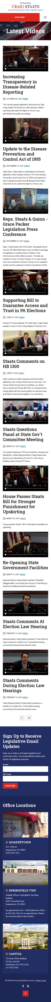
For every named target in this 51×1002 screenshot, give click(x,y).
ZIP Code (7, 774)
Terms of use (41, 980)
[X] (28, 987)
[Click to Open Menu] (45, 17)
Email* (6, 765)
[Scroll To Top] (25, 993)
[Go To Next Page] (22, 718)
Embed (25, 99)
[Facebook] (23, 987)
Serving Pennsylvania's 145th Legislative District (25, 6)
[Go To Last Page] (29, 718)
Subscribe (20, 17)
